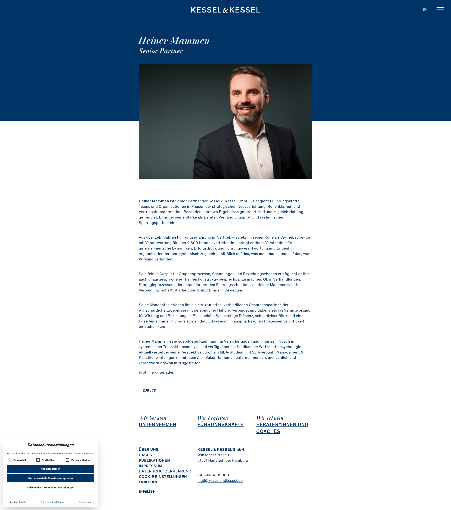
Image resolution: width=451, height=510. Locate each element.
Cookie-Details (18, 502)
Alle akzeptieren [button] (50, 469)
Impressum (85, 502)
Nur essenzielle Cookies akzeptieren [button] (50, 478)
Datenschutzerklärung (52, 502)
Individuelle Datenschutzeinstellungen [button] (50, 487)
